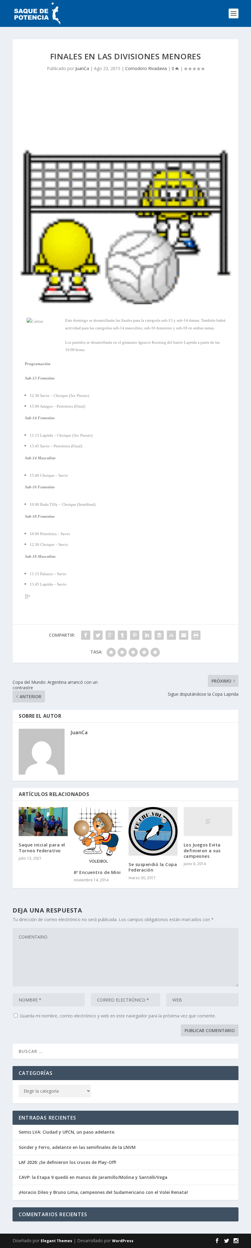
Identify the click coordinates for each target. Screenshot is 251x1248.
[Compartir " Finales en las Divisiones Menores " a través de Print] (196, 635)
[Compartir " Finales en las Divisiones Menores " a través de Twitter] (98, 635)
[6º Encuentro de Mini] (98, 835)
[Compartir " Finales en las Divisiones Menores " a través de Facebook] (86, 635)
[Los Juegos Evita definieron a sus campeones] (208, 821)
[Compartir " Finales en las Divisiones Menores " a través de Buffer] (159, 635)
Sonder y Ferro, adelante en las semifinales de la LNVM (77, 1147)
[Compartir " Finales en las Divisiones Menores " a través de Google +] (110, 635)
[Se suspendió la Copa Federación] (153, 831)
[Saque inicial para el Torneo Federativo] (43, 821)
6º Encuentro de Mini (97, 872)
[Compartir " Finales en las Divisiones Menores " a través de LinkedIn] (147, 635)
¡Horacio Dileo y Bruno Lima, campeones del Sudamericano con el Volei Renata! (103, 1192)
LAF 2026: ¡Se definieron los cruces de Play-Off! (67, 1162)
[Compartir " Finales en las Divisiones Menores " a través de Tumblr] (122, 635)
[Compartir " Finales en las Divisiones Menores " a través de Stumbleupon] (171, 635)
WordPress (122, 1240)
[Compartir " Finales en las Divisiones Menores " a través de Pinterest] (135, 635)
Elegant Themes (56, 1240)
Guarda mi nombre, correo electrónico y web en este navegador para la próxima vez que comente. (118, 1016)
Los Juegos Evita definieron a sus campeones (202, 850)
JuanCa (82, 68)
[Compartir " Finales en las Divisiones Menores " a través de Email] (184, 635)
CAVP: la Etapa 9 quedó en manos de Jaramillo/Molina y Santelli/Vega (93, 1177)
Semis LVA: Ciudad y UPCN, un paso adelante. (67, 1132)
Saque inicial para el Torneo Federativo (42, 847)
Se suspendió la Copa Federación (153, 867)
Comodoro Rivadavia (146, 68)
